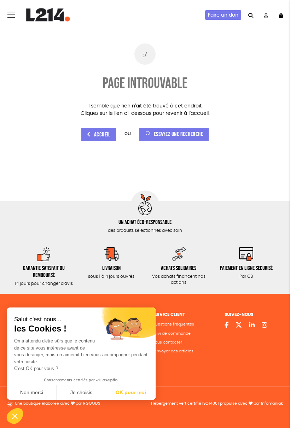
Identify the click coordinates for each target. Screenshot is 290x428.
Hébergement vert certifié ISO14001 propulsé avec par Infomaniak (217, 403)
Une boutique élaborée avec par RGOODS (57, 403)
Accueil (102, 134)
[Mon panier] (281, 15)
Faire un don (223, 15)
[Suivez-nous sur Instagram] (264, 325)
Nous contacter (167, 342)
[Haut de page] (276, 400)
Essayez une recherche (178, 134)
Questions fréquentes (173, 324)
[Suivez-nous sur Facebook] (226, 325)
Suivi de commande (171, 333)
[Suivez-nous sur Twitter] (239, 325)
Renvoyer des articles (172, 351)
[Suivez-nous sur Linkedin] (252, 325)
